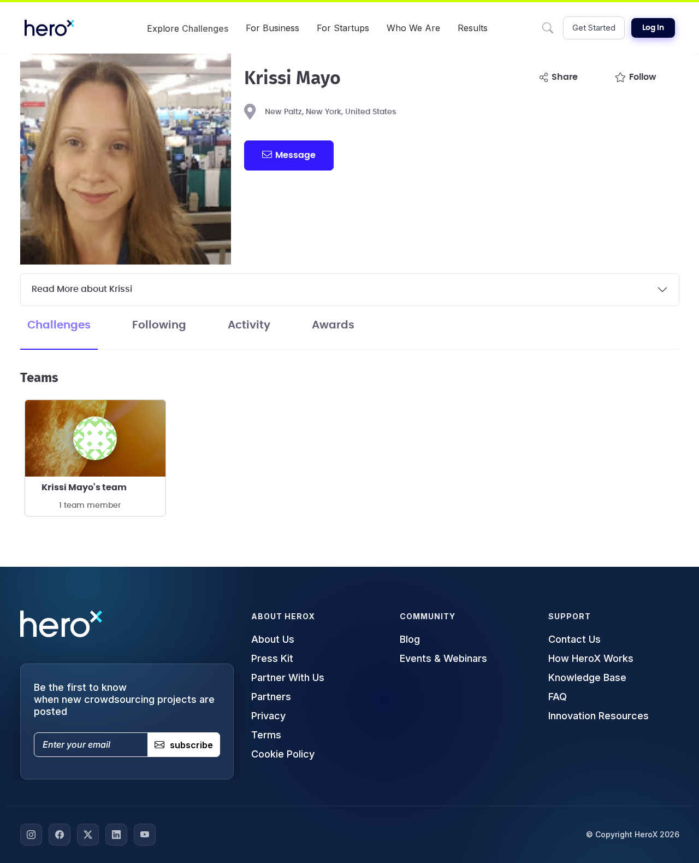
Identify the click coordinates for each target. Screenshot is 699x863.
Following (159, 325)
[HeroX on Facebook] (59, 835)
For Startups (343, 27)
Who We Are (413, 27)
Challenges (59, 325)
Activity (249, 325)
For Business (272, 27)
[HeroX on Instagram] (31, 835)
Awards (333, 325)
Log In (653, 28)
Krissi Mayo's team (84, 487)
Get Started (593, 27)
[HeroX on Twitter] (88, 835)
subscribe (191, 744)
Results (473, 27)
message (295, 155)
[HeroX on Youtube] (145, 835)
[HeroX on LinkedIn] (116, 835)
